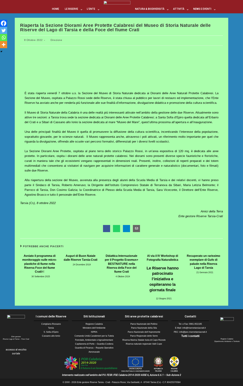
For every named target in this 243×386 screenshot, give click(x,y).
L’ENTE (91, 8)
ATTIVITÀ (178, 8)
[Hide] (1, 51)
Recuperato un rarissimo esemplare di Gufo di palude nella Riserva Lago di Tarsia (203, 261)
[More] (3, 44)
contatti (194, 335)
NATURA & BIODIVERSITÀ (149, 8)
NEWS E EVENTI (202, 8)
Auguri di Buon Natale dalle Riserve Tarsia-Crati (80, 257)
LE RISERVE (71, 8)
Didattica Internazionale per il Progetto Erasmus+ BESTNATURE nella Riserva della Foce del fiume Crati (121, 263)
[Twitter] (3, 30)
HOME (55, 8)
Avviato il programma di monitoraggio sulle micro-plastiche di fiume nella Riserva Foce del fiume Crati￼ (39, 263)
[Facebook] (3, 23)
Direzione (56, 40)
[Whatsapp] (3, 37)
